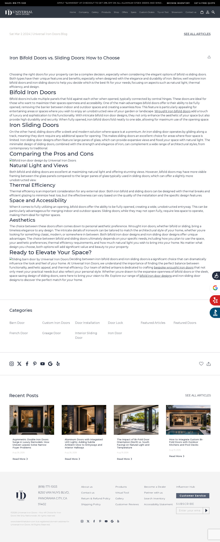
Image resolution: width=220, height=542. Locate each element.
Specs (133, 12)
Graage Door (51, 333)
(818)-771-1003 (47, 486)
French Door (18, 333)
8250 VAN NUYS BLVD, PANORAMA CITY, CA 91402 (53, 498)
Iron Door (115, 333)
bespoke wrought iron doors (173, 267)
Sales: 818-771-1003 (15, 3)
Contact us (191, 12)
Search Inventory (154, 498)
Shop (116, 12)
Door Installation (87, 322)
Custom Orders (146, 12)
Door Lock (115, 322)
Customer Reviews (127, 504)
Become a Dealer (155, 486)
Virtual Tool (122, 492)
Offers (125, 12)
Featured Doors (185, 322)
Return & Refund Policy (95, 498)
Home (73, 12)
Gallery (95, 12)
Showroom (177, 12)
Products (106, 12)
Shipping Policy (91, 504)
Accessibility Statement (158, 504)
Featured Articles (153, 322)
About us (86, 486)
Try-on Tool (162, 12)
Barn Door (17, 322)
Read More (19, 458)
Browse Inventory (178, 3)
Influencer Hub (185, 486)
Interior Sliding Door (86, 335)
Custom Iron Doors (56, 322)
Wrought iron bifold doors (172, 111)
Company (84, 12)
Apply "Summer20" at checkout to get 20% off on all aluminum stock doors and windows (110, 3)
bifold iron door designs (156, 275)
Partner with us (153, 492)
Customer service (193, 495)
